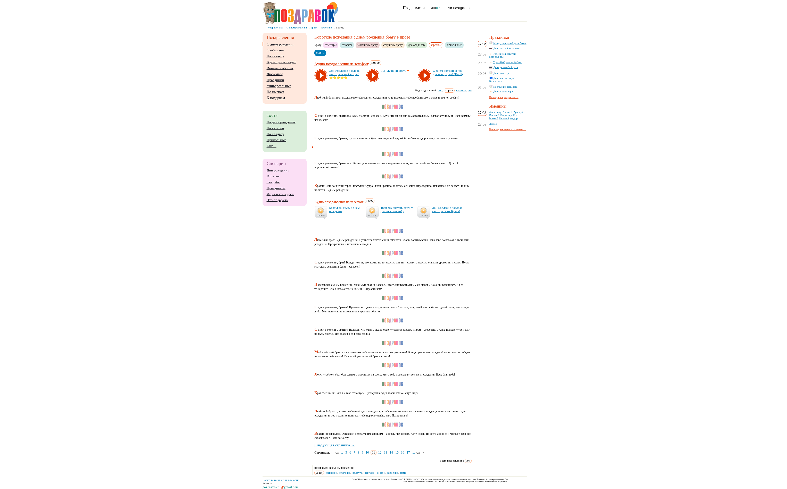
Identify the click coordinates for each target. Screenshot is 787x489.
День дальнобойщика (505, 67)
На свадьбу (275, 56)
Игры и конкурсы (280, 194)
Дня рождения (278, 170)
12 (379, 452)
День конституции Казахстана (501, 80)
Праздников (276, 188)
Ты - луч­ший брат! (393, 70)
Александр (495, 112)
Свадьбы (273, 182)
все (470, 90)
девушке (369, 472)
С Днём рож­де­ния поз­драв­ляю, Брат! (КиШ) (448, 72)
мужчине (344, 472)
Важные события (280, 68)
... (341, 452)
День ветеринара (503, 91)
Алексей (507, 112)
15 (397, 452)
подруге (357, 472)
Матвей (493, 118)
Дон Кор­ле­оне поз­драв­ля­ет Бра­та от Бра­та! (447, 209)
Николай (504, 118)
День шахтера (501, 73)
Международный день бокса (510, 43)
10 (367, 452)
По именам (275, 92)
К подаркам (276, 98)
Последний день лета (505, 86)
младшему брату (367, 45)
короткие (392, 472)
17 (408, 452)
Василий (494, 115)
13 (385, 452)
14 (391, 452)
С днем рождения (280, 44)
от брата (347, 45)
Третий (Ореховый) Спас (507, 62)
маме (403, 472)
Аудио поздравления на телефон (341, 64)
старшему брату (393, 45)
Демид (493, 124)
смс (440, 90)
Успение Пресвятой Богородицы (502, 55)
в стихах (461, 90)
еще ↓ (320, 52)
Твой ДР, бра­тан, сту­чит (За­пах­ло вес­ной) (397, 209)
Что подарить (277, 200)
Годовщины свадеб (281, 62)
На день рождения (281, 122)
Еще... (271, 146)
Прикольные (276, 140)
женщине (331, 472)
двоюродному (416, 45)
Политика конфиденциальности (281, 479)
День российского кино (506, 48)
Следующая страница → (334, 445)
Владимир (506, 115)
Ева (515, 115)
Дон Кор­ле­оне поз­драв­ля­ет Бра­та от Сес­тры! (345, 72)
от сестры (331, 45)
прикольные (454, 45)
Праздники (275, 80)
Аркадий (518, 112)
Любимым (275, 74)
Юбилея (273, 176)
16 (402, 452)
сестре (381, 472)
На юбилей (275, 128)
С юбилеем (275, 50)
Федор (514, 118)
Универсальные (279, 86)
